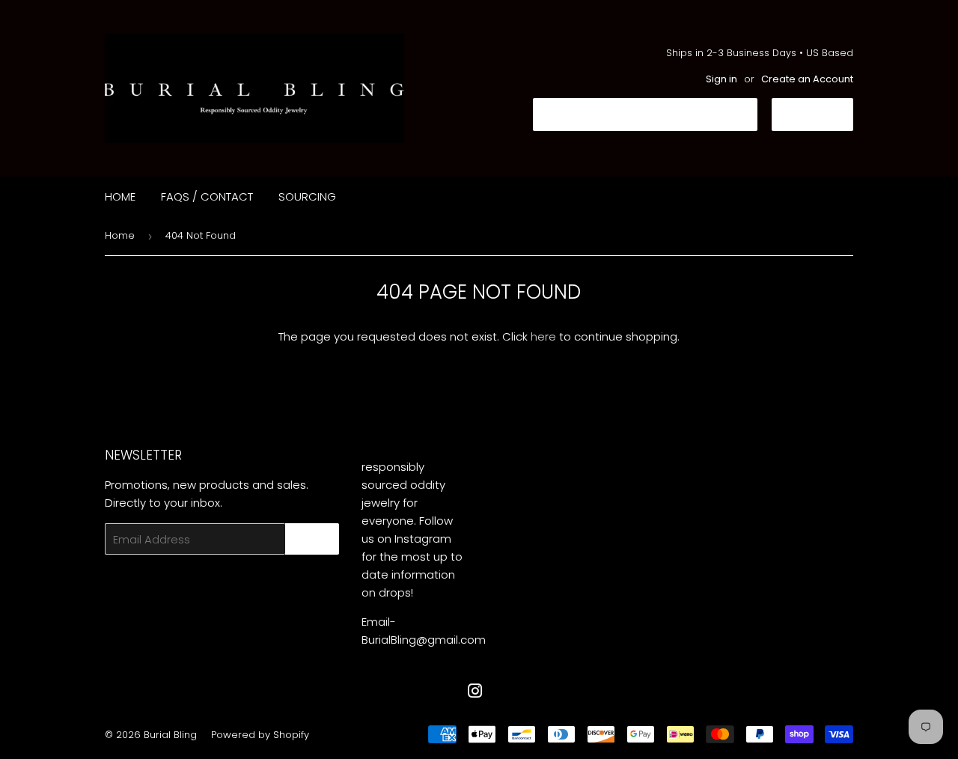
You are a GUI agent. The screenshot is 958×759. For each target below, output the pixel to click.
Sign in (721, 79)
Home (120, 196)
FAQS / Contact (207, 196)
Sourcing (307, 196)
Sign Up (312, 539)
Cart (823, 113)
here (543, 336)
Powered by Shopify (260, 735)
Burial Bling (170, 735)
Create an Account (807, 79)
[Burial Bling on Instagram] (475, 693)
